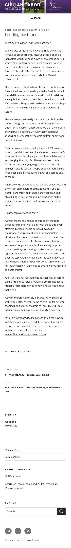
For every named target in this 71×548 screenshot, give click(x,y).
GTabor (43, 30)
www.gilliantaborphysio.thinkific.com (25, 334)
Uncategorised (21, 352)
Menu (37, 17)
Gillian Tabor (22, 4)
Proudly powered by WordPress (22, 540)
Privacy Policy (13, 450)
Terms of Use (12, 457)
